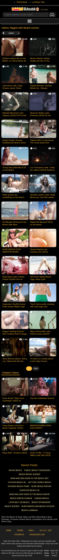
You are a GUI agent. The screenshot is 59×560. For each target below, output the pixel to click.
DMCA (31, 530)
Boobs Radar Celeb (46, 553)
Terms (20, 530)
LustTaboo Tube (38, 2)
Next (36, 368)
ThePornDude (21, 2)
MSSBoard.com (37, 535)
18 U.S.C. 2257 (46, 530)
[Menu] (29, 21)
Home (8, 530)
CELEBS (44, 10)
